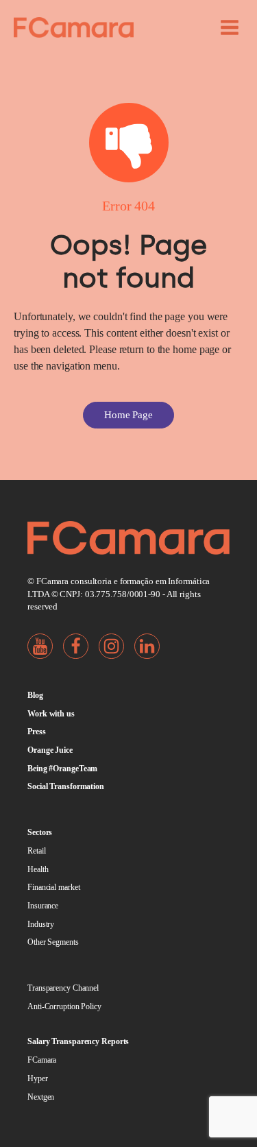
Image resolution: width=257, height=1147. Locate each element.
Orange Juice (50, 750)
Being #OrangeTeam (62, 768)
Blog (35, 695)
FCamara (41, 1060)
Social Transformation (65, 786)
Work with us (51, 714)
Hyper (37, 1078)
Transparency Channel (63, 988)
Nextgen (40, 1097)
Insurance (42, 905)
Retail (36, 851)
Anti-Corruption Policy (64, 1006)
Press (36, 731)
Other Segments (53, 942)
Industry (40, 924)
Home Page (128, 414)
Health (37, 869)
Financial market (53, 887)
